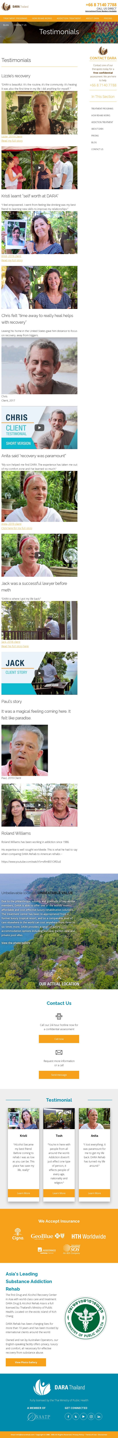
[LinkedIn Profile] (98, 1416)
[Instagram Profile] (91, 1416)
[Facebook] (68, 1416)
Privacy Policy (78, 1435)
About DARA (92, 18)
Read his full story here (15, 646)
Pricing (108, 18)
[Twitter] (75, 1416)
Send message (59, 1074)
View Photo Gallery (26, 1362)
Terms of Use (91, 1435)
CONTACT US (20, 25)
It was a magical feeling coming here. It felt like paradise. (36, 714)
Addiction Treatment (69, 18)
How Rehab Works (42, 18)
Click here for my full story (16, 528)
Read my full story (12, 140)
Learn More (23, 1193)
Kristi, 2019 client (11, 256)
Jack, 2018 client (10, 642)
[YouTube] (83, 1416)
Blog (6, 25)
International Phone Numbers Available (101, 11)
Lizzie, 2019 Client (11, 136)
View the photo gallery (15, 942)
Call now (59, 1039)
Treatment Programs (15, 18)
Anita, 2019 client (11, 524)
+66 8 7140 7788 (101, 4)
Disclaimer (102, 1435)
